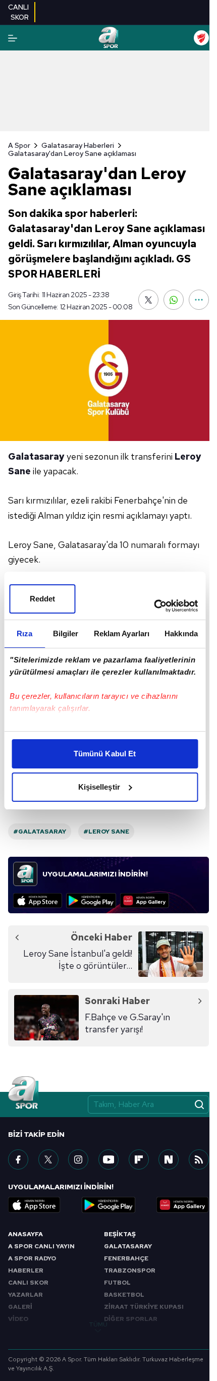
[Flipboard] (139, 1159)
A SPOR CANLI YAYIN (41, 1246)
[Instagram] (78, 1159)
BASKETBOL (124, 1295)
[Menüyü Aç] (12, 38)
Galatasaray (36, 456)
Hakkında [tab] (181, 633)
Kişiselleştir (99, 787)
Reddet (43, 598)
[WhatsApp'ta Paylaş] (174, 300)
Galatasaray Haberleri (77, 145)
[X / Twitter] (48, 1159)
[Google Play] (91, 900)
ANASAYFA (25, 1234)
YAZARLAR (25, 1295)
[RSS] (199, 1159)
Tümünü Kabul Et (105, 753)
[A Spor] (108, 38)
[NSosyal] (168, 1159)
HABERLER (25, 1270)
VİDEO (18, 1319)
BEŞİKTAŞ (120, 1234)
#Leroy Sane (106, 831)
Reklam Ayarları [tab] (122, 633)
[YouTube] (108, 1159)
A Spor (19, 145)
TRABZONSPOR (129, 1270)
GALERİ (20, 1307)
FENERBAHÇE (126, 1258)
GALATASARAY (128, 1246)
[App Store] (37, 900)
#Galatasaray (39, 831)
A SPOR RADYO (32, 1258)
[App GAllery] (144, 900)
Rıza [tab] (24, 633)
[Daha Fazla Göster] (199, 300)
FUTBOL (117, 1283)
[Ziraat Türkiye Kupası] (201, 37)
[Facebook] (18, 1159)
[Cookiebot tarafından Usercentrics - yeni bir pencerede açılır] (154, 606)
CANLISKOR (18, 12)
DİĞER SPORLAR (130, 1319)
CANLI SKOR (28, 1283)
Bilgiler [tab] (66, 633)
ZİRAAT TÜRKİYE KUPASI (144, 1307)
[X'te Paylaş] (148, 300)
